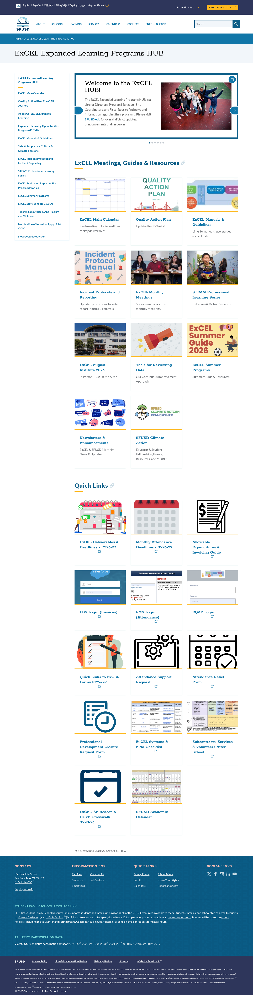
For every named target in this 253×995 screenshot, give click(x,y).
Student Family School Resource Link (47, 912)
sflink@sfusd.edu (28, 917)
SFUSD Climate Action (31, 236)
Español (37, 5)
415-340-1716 (54, 917)
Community (97, 874)
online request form (179, 917)
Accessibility (39, 961)
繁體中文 (48, 5)
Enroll (137, 880)
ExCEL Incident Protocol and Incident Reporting (35, 161)
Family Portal (141, 874)
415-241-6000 (23, 882)
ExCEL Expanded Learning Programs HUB (35, 80)
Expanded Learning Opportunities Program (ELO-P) (38, 128)
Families (77, 874)
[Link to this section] (183, 163)
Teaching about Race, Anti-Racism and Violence (38, 214)
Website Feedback (148, 961)
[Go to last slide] (79, 106)
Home (18, 38)
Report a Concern (168, 885)
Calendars (113, 24)
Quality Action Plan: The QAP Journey (36, 103)
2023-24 (87, 943)
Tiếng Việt (61, 5)
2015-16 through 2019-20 (141, 943)
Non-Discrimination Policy (71, 961)
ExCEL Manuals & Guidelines (35, 138)
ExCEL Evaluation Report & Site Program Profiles (37, 185)
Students (77, 880)
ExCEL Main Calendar (31, 93)
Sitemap (124, 961)
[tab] (149, 142)
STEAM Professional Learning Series (36, 173)
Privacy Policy (103, 961)
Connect (133, 24)
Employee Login (220, 7)
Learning (76, 24)
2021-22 (114, 943)
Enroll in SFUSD (156, 24)
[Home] (22, 24)
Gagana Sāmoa (96, 5)
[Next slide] (234, 106)
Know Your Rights (168, 880)
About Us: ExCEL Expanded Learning (34, 116)
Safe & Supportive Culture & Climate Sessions (35, 148)
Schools (57, 24)
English (26, 5)
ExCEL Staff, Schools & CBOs (35, 203)
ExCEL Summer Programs (33, 195)
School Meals (165, 874)
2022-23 (101, 943)
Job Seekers (97, 880)
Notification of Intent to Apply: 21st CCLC (39, 226)
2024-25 (73, 943)
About (40, 24)
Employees (78, 885)
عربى (83, 5)
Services (93, 24)
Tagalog (73, 5)
